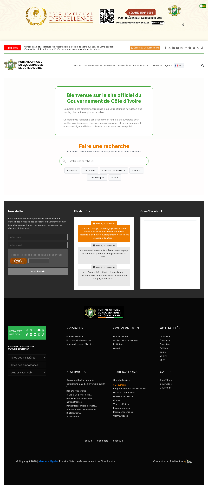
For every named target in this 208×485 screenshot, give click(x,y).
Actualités (124, 65)
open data (102, 440)
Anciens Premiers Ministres (80, 344)
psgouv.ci (118, 440)
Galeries (157, 65)
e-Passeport (72, 416)
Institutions (118, 344)
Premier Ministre (74, 336)
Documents (90, 170)
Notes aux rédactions (124, 392)
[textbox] (27, 357)
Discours (136, 170)
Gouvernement (120, 336)
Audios (114, 177)
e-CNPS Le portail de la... (79, 394)
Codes (116, 400)
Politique (164, 348)
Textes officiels (121, 404)
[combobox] (27, 357)
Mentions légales (48, 461)
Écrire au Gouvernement (146, 47)
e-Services (109, 65)
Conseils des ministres (113, 170)
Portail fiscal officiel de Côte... (81, 405)
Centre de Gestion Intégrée (80, 380)
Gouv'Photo (166, 380)
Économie (165, 340)
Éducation (165, 344)
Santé (163, 352)
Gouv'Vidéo (166, 384)
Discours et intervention (78, 340)
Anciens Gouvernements (125, 340)
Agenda (168, 65)
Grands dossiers (121, 380)
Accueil (77, 65)
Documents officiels (123, 412)
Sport (162, 359)
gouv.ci (88, 440)
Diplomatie (165, 336)
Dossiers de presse (123, 396)
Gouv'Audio (166, 387)
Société (164, 355)
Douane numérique (76, 390)
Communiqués (97, 177)
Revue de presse (121, 408)
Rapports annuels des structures (130, 388)
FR (179, 65)
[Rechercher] (64, 161)
